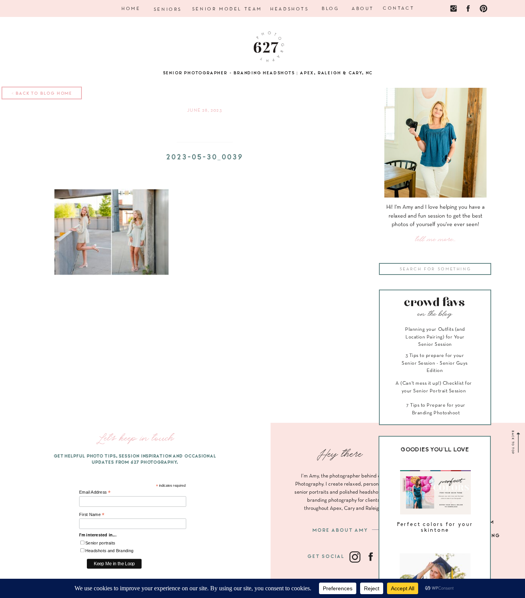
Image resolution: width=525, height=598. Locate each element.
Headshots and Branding (109, 550)
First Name (92, 515)
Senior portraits (100, 543)
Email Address (95, 492)
